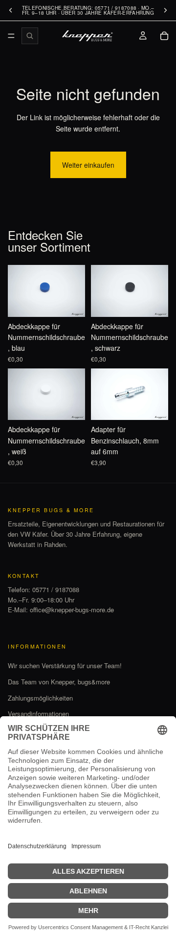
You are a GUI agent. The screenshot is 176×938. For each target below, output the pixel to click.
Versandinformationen (38, 713)
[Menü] (11, 36)
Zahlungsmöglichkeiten (40, 698)
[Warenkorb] (164, 36)
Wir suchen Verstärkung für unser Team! (65, 665)
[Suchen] (30, 35)
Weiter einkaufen (88, 165)
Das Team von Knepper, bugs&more (59, 681)
